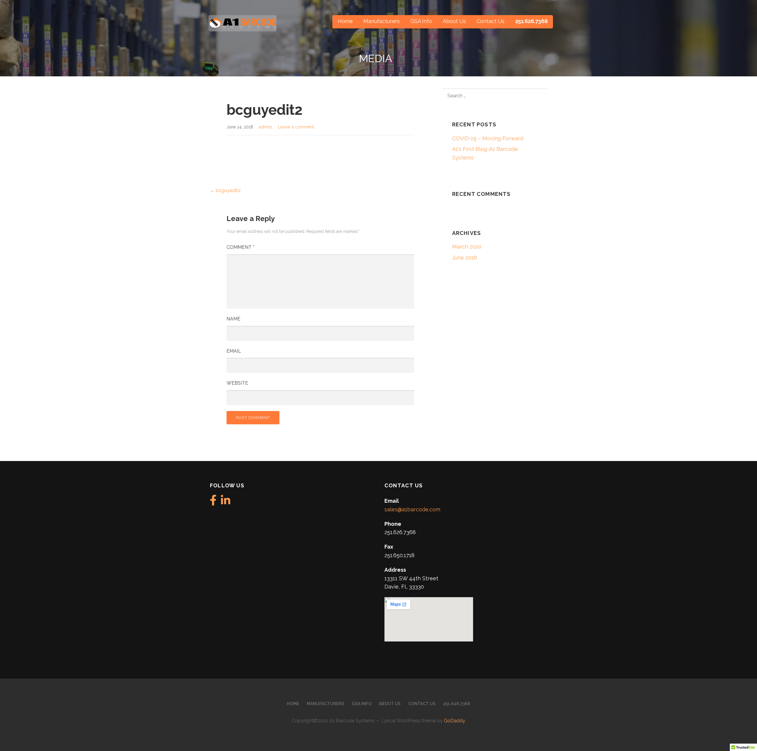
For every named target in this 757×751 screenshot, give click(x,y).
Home (345, 21)
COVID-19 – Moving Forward (487, 138)
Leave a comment (296, 126)
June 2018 (464, 257)
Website (237, 383)
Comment (240, 247)
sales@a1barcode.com (412, 509)
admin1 (265, 126)
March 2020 (466, 247)
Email (234, 351)
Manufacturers (381, 21)
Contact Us (490, 21)
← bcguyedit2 (225, 190)
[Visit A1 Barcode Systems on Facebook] (213, 502)
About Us (454, 21)
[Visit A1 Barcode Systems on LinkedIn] (225, 502)
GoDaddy (454, 720)
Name (233, 319)
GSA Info (421, 21)
